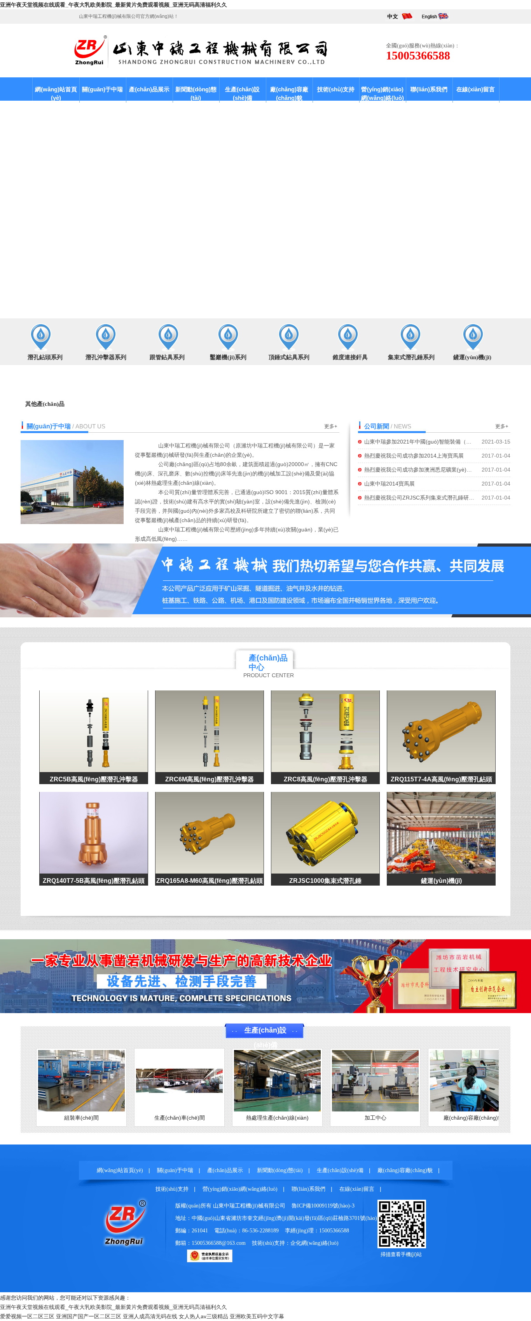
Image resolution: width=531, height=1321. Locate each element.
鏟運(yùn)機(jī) (472, 357)
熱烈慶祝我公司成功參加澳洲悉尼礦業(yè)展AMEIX (419, 470)
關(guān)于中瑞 (102, 89)
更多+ (330, 426)
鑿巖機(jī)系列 (228, 357)
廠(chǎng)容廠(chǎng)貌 (289, 93)
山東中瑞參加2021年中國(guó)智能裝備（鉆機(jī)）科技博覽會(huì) (419, 442)
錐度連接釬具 (350, 357)
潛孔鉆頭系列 (45, 357)
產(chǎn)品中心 (268, 662)
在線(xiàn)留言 (475, 89)
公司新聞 (376, 426)
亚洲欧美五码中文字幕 (257, 1316)
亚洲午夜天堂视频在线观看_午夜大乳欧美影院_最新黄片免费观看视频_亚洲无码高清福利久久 (113, 5)
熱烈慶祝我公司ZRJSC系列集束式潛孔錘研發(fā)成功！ (419, 498)
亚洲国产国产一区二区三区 (88, 1316)
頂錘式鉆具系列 (289, 357)
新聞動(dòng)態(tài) (196, 93)
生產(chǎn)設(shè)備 (242, 93)
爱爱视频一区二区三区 (27, 1316)
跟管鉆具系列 (167, 357)
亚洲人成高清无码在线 (150, 1316)
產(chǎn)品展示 (149, 89)
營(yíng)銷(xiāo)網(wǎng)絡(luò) (382, 93)
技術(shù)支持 (336, 89)
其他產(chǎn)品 (45, 404)
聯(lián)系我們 (428, 89)
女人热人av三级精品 (203, 1316)
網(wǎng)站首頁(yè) (56, 93)
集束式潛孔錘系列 (411, 357)
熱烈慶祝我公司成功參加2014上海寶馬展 (414, 456)
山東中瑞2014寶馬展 (389, 484)
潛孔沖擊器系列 (106, 357)
